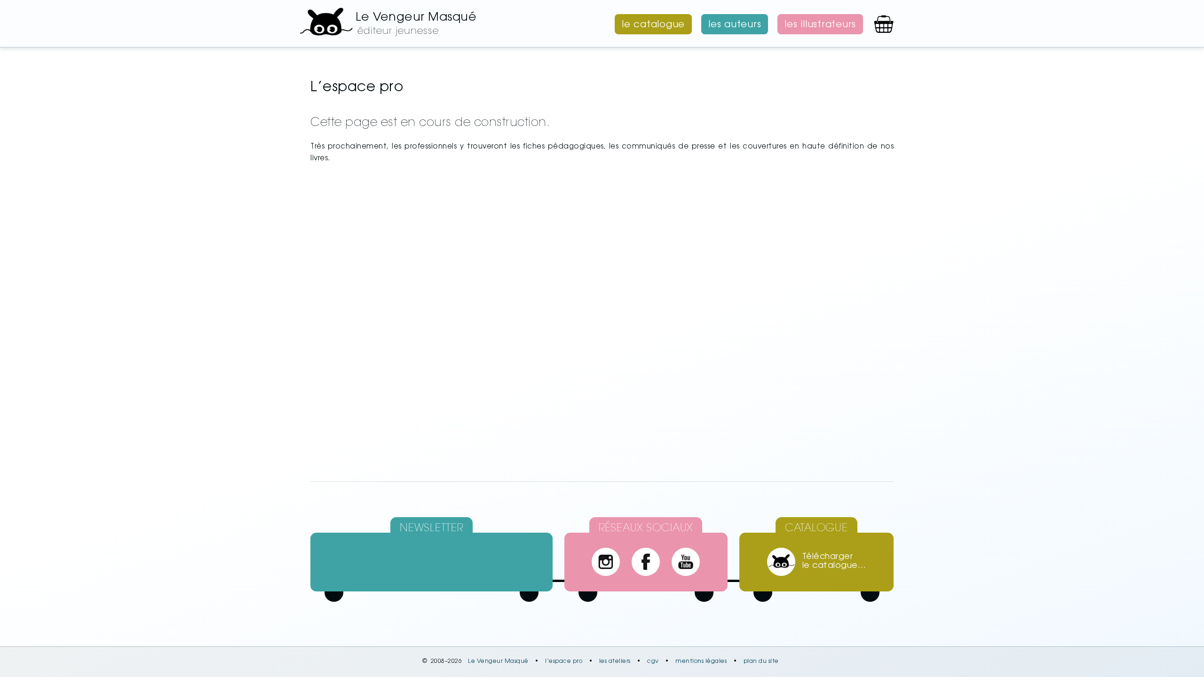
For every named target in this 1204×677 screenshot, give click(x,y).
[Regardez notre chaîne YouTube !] (686, 562)
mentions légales (701, 661)
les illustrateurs (820, 25)
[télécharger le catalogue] (781, 562)
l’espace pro (563, 661)
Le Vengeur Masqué (498, 661)
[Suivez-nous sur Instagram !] (606, 562)
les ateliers (615, 661)
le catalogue (653, 25)
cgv (653, 661)
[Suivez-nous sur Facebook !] (646, 562)
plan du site (761, 661)
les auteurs (734, 25)
